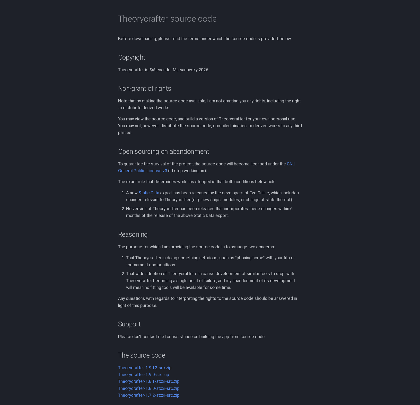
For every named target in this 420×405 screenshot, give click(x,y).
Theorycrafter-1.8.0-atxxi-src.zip (149, 388)
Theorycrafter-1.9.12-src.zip (145, 367)
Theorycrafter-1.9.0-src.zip (143, 374)
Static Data (149, 192)
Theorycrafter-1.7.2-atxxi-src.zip (149, 395)
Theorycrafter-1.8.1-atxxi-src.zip (149, 381)
